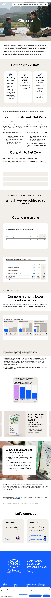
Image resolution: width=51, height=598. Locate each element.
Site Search (16, 586)
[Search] (43, 4)
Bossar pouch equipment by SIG (31, 585)
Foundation (38, 0)
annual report (25, 291)
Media (31, 0)
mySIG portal (47, 0)
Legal (39, 583)
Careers (40, 4)
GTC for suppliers (41, 584)
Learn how (30, 571)
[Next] (48, 423)
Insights (35, 0)
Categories (20, 4)
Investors (36, 4)
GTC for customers (41, 585)
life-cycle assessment (17, 497)
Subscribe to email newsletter (35, 535)
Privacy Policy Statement (43, 581)
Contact (42, 0)
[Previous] (2, 423)
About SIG (31, 4)
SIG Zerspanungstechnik (30, 586)
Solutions (14, 4)
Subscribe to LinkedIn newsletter (36, 539)
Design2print (28, 583)
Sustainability (25, 4)
